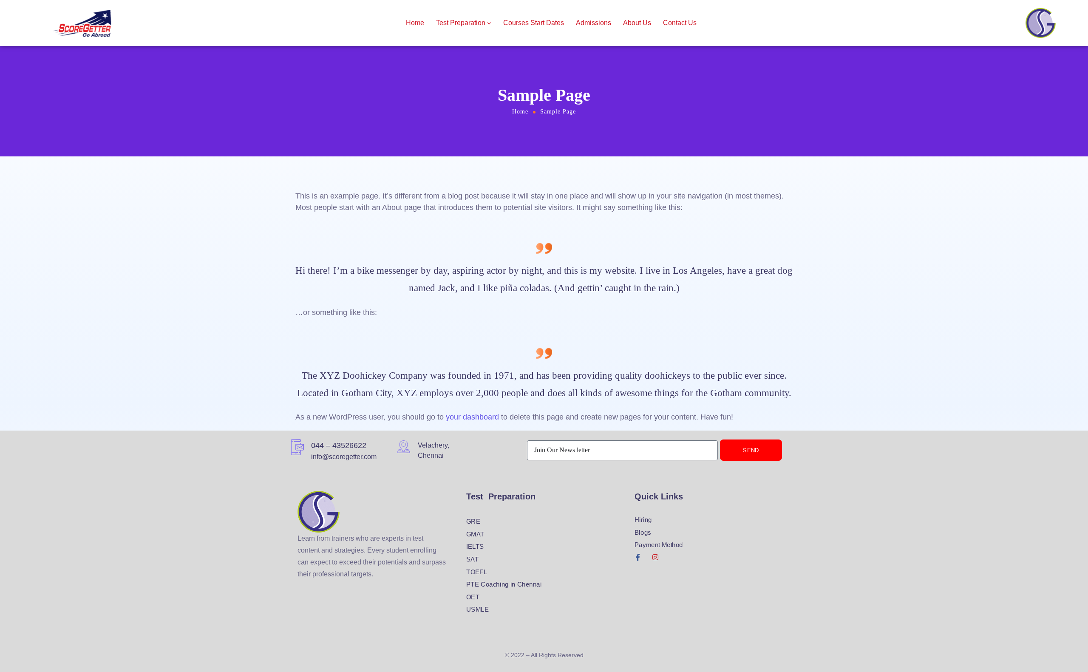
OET (472, 597)
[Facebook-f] (638, 557)
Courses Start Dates (533, 22)
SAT (472, 559)
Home (415, 22)
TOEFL (476, 572)
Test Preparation (460, 22)
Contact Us (680, 22)
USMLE (477, 609)
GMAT (475, 534)
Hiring (643, 519)
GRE (473, 521)
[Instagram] (655, 557)
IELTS (475, 546)
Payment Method (659, 545)
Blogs (643, 532)
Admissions (593, 22)
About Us (637, 22)
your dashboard (472, 417)
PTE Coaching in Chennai (504, 584)
